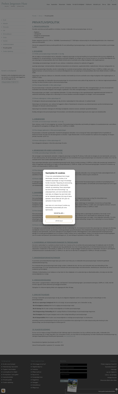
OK (59, 217)
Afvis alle (59, 221)
